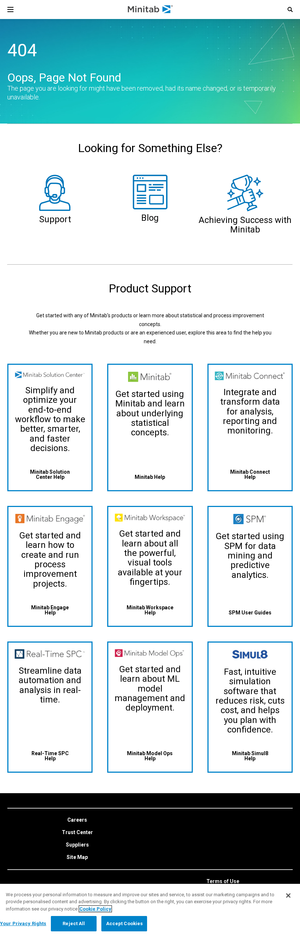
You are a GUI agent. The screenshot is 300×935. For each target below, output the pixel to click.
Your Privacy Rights (23, 923)
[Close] (288, 895)
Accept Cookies (124, 923)
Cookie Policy (95, 909)
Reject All (74, 923)
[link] (77, 820)
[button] (290, 9)
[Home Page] (150, 9)
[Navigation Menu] (10, 9)
